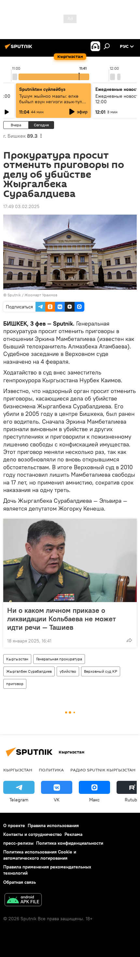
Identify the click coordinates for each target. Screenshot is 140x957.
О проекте (14, 825)
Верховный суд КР (100, 671)
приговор (14, 683)
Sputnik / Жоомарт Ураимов (32, 294)
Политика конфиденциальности (69, 843)
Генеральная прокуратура (59, 658)
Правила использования (53, 825)
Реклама (73, 834)
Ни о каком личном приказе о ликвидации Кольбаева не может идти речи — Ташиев (61, 618)
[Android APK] (23, 900)
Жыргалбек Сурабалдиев (29, 671)
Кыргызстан (17, 658)
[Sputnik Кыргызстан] (19, 49)
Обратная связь (19, 882)
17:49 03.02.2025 (21, 206)
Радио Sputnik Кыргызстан (102, 770)
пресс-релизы (18, 843)
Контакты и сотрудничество (32, 834)
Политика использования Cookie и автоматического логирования (39, 855)
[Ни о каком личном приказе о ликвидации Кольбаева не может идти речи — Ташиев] (70, 560)
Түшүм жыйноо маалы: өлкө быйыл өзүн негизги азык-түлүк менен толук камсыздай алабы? (53, 101)
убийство (68, 671)
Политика (51, 770)
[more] (129, 640)
